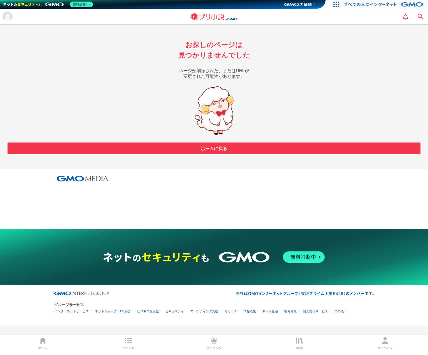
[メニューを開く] (8, 17)
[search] (420, 16)
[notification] (405, 16)
